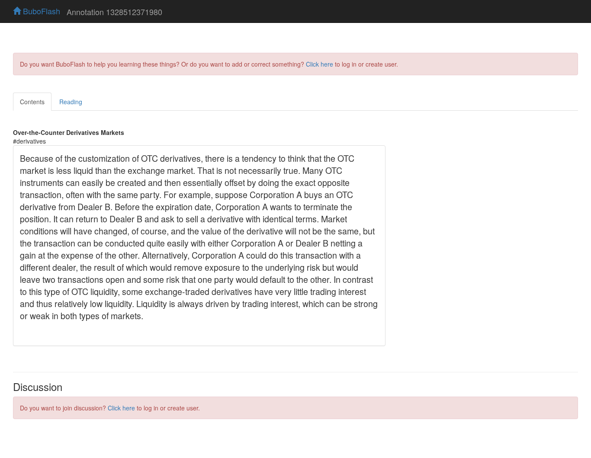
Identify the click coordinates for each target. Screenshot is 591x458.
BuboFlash (40, 10)
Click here (319, 64)
